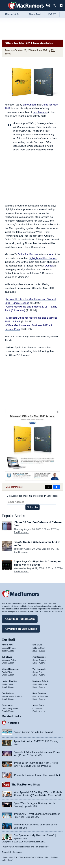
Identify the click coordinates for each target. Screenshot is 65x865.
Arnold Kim (7, 645)
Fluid (41, 857)
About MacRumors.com (20, 618)
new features (40, 112)
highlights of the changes (43, 258)
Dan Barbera (8, 693)
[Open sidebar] (61, 5)
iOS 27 (52, 14)
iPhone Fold (34, 14)
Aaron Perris (38, 705)
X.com (11, 651)
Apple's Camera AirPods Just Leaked (33, 732)
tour (51, 254)
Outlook (49, 265)
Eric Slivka (37, 645)
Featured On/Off (10, 857)
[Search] (55, 6)
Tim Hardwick (39, 669)
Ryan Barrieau (39, 693)
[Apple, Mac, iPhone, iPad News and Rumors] (26, 9)
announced (29, 104)
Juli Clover (7, 657)
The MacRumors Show (26, 784)
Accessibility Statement (12, 852)
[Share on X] (48, 487)
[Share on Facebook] (56, 487)
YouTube (13, 722)
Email (4, 651)
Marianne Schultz (40, 681)
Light (4, 860)
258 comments (14, 487)
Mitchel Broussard (10, 669)
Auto (57, 857)
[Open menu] (4, 5)
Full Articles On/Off (28, 857)
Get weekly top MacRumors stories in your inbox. (32, 495)
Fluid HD (49, 857)
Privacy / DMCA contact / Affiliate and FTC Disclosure (25, 847)
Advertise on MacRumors (21, 628)
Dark (10, 860)
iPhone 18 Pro (12, 14)
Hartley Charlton (9, 681)
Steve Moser (7, 705)
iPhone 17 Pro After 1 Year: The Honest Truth (37, 775)
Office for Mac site (28, 254)
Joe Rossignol (21, 532)
